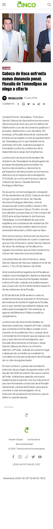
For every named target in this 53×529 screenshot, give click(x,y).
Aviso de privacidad (24, 444)
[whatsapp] (23, 104)
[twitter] (28, 104)
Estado (6, 68)
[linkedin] (34, 104)
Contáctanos (33, 440)
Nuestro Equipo (16, 440)
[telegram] (39, 104)
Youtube (40, 457)
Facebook (13, 457)
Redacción (15, 98)
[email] (44, 104)
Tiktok (26, 457)
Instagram (20, 457)
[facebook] (18, 104)
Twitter (33, 457)
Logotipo (26, 4)
